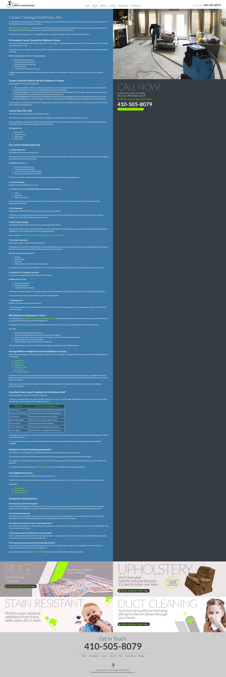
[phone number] (56, 579)
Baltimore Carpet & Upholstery (21, 28)
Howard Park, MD (20, 367)
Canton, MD (18, 363)
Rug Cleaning (18, 488)
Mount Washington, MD (22, 372)
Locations (112, 6)
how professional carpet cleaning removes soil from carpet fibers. (42, 235)
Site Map (141, 656)
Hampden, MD (19, 365)
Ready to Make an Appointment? (131, 109)
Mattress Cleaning (20, 493)
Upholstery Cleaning (21, 490)
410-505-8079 (42, 467)
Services (95, 6)
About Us (103, 6)
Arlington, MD (19, 361)
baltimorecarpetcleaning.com (125, 672)
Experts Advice (123, 6)
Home (87, 6)
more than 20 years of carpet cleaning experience (39, 318)
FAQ (120, 656)
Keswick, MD (18, 369)
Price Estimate (136, 6)
